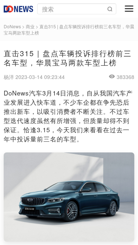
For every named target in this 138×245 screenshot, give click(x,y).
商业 (30, 26)
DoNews (12, 26)
